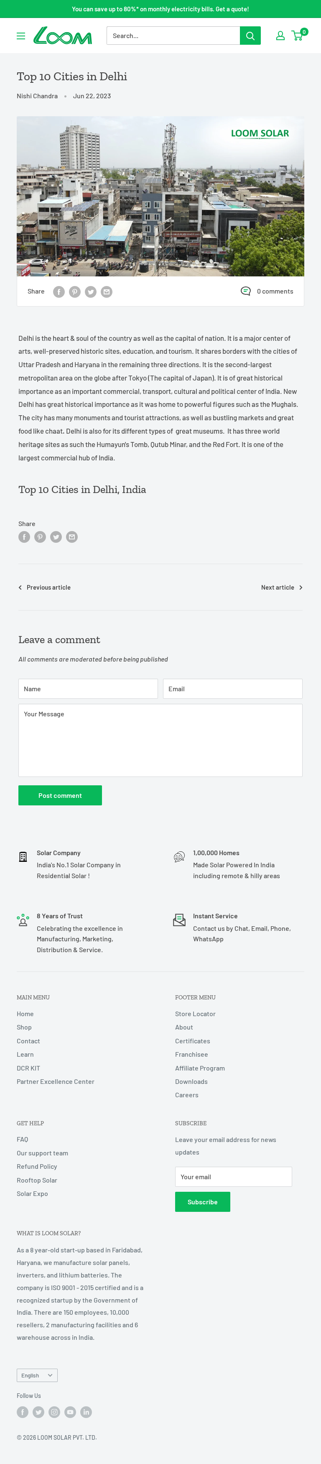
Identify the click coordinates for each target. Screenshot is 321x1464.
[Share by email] (106, 291)
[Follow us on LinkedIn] (86, 1412)
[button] (168, 444)
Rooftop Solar (37, 1180)
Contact (28, 1041)
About (184, 1027)
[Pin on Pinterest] (75, 291)
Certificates (192, 1041)
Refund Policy (37, 1166)
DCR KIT (28, 1068)
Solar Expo (32, 1193)
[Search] (250, 35)
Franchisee (191, 1054)
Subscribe (203, 1202)
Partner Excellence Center (55, 1081)
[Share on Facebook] (59, 291)
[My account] (280, 35)
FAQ (22, 1139)
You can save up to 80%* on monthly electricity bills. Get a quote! (160, 9)
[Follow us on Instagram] (54, 1412)
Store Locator (195, 1013)
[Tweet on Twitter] (91, 291)
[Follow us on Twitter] (38, 1412)
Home (25, 1013)
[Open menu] (21, 36)
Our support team (42, 1153)
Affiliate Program (200, 1068)
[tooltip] (168, 444)
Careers (187, 1095)
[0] (297, 36)
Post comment (60, 795)
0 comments (275, 291)
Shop (24, 1027)
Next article (277, 587)
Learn (25, 1054)
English (30, 1375)
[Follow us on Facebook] (22, 1412)
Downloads (191, 1081)
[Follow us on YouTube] (70, 1412)
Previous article (49, 587)
